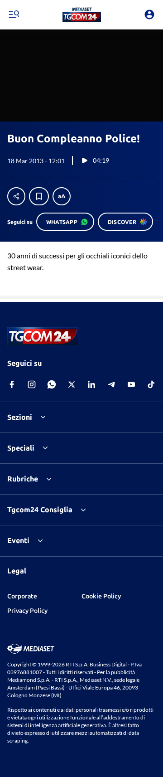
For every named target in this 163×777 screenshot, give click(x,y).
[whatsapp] (51, 384)
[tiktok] (151, 384)
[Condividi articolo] (16, 196)
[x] (71, 384)
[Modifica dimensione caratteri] (62, 196)
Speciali (20, 448)
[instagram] (31, 384)
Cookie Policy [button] (101, 596)
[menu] (13, 14)
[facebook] (11, 384)
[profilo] (149, 14)
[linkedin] (91, 384)
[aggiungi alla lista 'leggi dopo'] (39, 196)
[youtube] (131, 384)
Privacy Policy (27, 610)
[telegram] (111, 384)
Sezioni (19, 417)
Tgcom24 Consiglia (39, 509)
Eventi (18, 540)
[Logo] (81, 14)
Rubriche (22, 479)
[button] (81, 14)
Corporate (22, 596)
